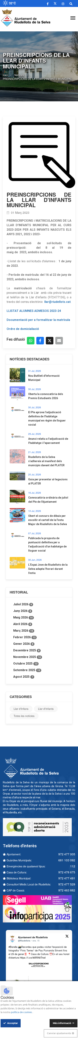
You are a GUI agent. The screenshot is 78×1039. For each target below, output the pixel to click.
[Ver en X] (67, 937)
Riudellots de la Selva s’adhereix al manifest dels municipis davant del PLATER (46, 461)
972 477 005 (66, 854)
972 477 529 (66, 884)
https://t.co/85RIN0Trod (32, 957)
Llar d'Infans (21, 709)
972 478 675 (66, 872)
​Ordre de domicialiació (23, 329)
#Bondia (13, 947)
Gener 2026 (23, 644)
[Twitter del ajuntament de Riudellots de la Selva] (55, 3)
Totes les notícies (24, 716)
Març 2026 (23, 630)
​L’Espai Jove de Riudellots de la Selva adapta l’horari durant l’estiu (48, 568)
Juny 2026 (22, 611)
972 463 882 (66, 890)
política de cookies (22, 1012)
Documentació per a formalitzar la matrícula (38, 320)
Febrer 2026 (24, 637)
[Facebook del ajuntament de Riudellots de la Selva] (47, 3)
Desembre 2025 (26, 650)
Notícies (19, 75)
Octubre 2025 (25, 663)
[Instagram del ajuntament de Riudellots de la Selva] (63, 3)
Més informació (62, 1023)
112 (72, 866)
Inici (5, 75)
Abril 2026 (22, 624)
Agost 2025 (23, 676)
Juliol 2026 (22, 604)
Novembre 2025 (27, 657)
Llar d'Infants (46, 709)
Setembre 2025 (26, 670)
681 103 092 (66, 860)
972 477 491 (66, 878)
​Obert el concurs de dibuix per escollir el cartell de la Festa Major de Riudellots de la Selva (47, 520)
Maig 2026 (23, 617)
